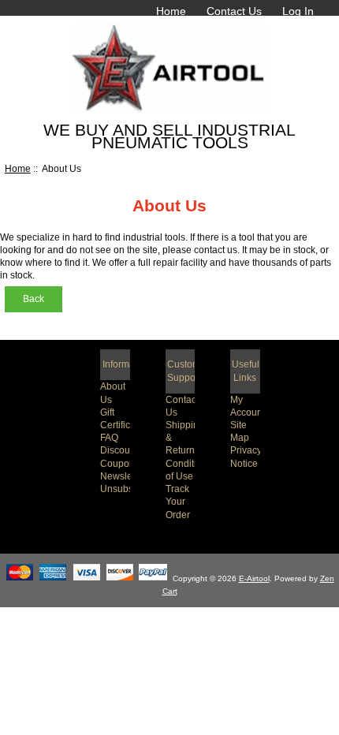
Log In (298, 11)
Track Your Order (178, 501)
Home (171, 11)
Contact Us (234, 11)
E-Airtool (254, 578)
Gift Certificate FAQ (121, 424)
